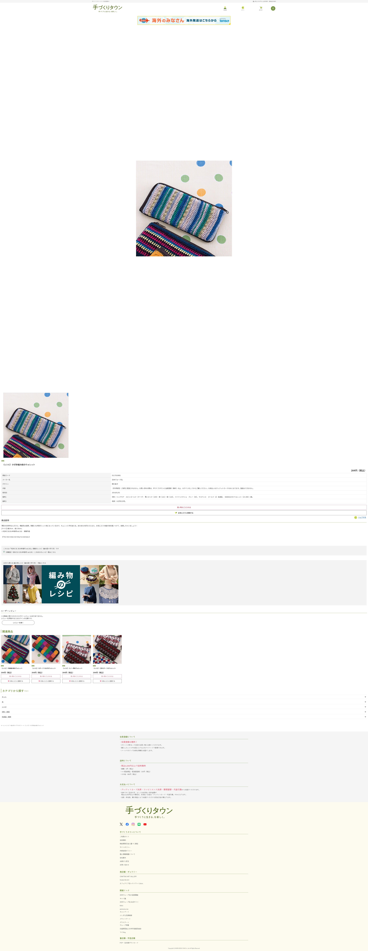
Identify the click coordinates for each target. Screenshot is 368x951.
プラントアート (125, 919)
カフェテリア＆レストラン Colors (131, 883)
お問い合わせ (124, 865)
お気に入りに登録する (185, 513)
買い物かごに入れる (184, 507)
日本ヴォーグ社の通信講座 (129, 895)
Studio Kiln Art (124, 880)
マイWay (123, 932)
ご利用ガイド (124, 836)
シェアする (362, 517)
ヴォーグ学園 (124, 925)
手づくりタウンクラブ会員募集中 (100, 1)
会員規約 (123, 840)
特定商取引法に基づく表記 (129, 843)
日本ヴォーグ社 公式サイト (129, 902)
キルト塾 (123, 898)
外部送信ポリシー (126, 851)
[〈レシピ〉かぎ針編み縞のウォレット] (184, 208)
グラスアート (124, 922)
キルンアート (124, 912)
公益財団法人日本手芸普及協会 (130, 928)
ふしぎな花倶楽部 (126, 915)
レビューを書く (18, 622)
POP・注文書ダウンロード (129, 943)
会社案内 (123, 858)
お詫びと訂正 (124, 861)
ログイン (21, 618)
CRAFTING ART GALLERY (128, 876)
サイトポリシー (125, 847)
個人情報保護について (127, 854)
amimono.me (124, 909)
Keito (121, 905)
